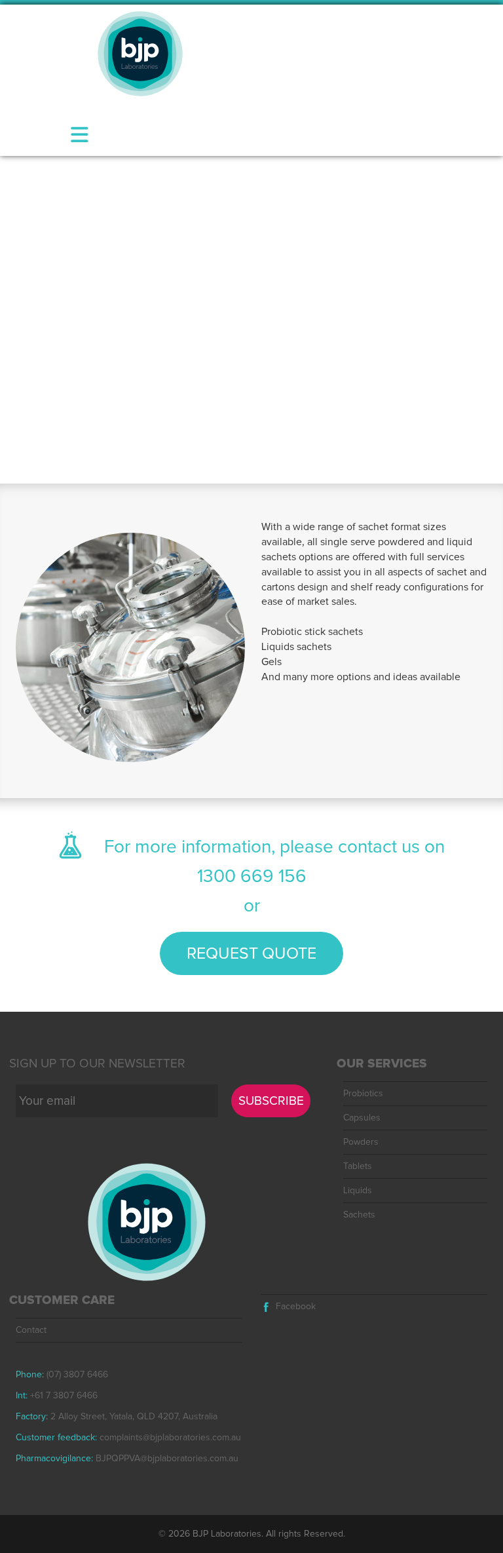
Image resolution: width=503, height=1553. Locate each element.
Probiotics (363, 1093)
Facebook (296, 1306)
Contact (31, 1330)
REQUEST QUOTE (251, 954)
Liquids (357, 1190)
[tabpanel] (251, 320)
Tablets (357, 1166)
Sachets (359, 1214)
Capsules (362, 1117)
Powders (361, 1142)
